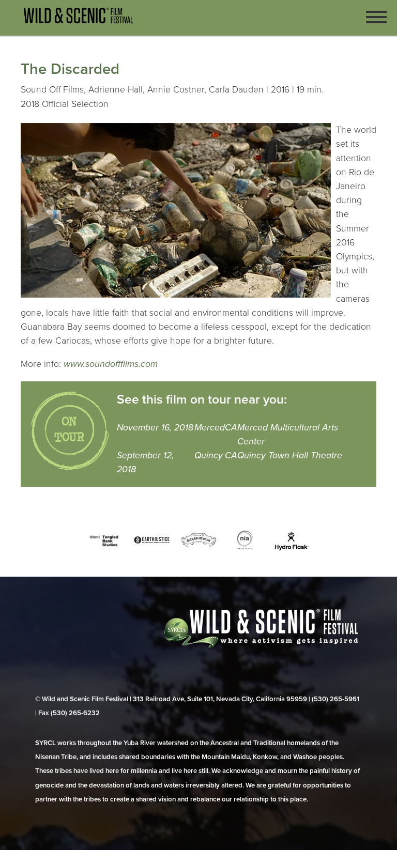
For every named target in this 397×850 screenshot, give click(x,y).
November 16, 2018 (155, 427)
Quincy (208, 455)
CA (231, 427)
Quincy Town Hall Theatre (289, 455)
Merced (209, 427)
